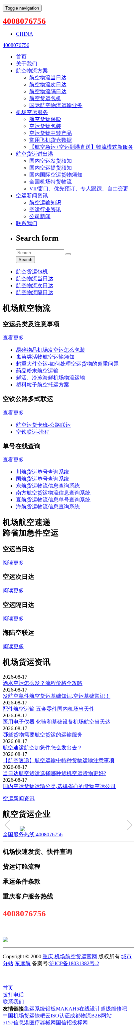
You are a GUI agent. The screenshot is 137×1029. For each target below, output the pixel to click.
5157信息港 (16, 1022)
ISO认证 (60, 1015)
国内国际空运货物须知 (55, 175)
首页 (21, 56)
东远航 (23, 963)
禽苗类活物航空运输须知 (45, 357)
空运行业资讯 (45, 209)
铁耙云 (43, 1015)
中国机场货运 (19, 1015)
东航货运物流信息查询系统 (48, 486)
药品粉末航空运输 (37, 371)
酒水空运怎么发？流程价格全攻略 (42, 683)
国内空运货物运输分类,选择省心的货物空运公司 (59, 786)
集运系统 (34, 1008)
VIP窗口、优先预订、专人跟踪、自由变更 (78, 188)
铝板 (50, 1008)
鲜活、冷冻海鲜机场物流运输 (50, 377)
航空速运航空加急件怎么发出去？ (42, 747)
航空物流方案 (32, 70)
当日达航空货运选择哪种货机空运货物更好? (54, 773)
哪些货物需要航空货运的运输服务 (42, 734)
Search (25, 259)
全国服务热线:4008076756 (33, 834)
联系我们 (26, 223)
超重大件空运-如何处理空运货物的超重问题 (67, 364)
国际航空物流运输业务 (55, 105)
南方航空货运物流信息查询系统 (53, 492)
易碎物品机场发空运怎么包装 (50, 350)
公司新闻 (40, 216)
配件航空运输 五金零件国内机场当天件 (48, 709)
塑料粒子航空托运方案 (42, 384)
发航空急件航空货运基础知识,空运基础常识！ (56, 696)
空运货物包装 (45, 126)
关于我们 (26, 63)
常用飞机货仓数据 (50, 140)
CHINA (24, 34)
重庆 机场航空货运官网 (70, 956)
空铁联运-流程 (33, 432)
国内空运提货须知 (50, 168)
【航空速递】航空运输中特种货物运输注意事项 (58, 760)
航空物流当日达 (48, 77)
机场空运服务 (32, 112)
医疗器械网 (42, 1022)
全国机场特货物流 (50, 181)
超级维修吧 (113, 1008)
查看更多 (13, 337)
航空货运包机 (45, 98)
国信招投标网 (72, 1022)
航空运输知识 (45, 202)
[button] (9, 825)
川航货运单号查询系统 (42, 472)
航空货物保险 (45, 119)
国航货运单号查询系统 (42, 479)
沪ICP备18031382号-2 (74, 963)
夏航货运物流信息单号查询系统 (53, 499)
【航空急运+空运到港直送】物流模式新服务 (81, 147)
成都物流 (80, 1015)
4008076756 (16, 45)
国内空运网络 (54, 975)
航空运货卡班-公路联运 (43, 425)
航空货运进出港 (34, 154)
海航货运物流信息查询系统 (48, 506)
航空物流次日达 (48, 84)
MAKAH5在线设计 (78, 1008)
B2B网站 (101, 1015)
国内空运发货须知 (50, 161)
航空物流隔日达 (48, 91)
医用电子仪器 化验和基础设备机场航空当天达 (56, 722)
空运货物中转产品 (50, 133)
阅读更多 (13, 563)
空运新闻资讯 (32, 195)
